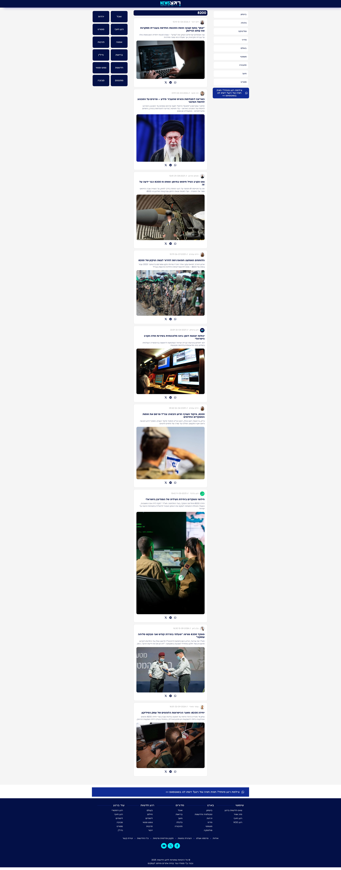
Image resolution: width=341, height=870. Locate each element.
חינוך (180, 818)
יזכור (150, 830)
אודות (215, 838)
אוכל (180, 810)
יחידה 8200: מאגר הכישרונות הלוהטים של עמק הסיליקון (173, 712)
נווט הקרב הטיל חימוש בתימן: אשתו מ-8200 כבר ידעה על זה (172, 183)
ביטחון (209, 810)
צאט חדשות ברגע (233, 810)
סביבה (120, 822)
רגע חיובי (238, 818)
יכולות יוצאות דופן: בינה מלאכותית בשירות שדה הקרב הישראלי (174, 337)
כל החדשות (143, 838)
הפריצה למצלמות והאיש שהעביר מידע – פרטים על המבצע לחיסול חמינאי (171, 101)
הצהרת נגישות (185, 838)
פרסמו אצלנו (202, 838)
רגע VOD (237, 822)
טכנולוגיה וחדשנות (203, 814)
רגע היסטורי (117, 810)
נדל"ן (120, 830)
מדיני (210, 822)
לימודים (149, 818)
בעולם (150, 810)
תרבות (149, 826)
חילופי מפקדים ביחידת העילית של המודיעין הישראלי (175, 499)
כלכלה (179, 822)
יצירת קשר (128, 838)
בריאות (179, 814)
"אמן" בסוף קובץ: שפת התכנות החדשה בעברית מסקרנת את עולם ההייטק (172, 29)
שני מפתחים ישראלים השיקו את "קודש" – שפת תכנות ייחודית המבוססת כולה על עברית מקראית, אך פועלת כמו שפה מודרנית (172, 36)
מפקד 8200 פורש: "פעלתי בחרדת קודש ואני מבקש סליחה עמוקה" (171, 636)
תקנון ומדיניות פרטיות (163, 838)
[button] (175, 82)
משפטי (209, 826)
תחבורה (178, 826)
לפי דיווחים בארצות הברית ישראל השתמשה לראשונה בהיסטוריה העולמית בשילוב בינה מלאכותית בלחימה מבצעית (174, 344)
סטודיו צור (180, 863)
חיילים (150, 814)
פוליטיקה (208, 830)
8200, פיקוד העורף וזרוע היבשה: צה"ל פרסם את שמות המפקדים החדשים (174, 416)
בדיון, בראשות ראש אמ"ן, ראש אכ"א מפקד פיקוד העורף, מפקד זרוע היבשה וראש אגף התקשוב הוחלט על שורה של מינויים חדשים (172, 422)
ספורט (120, 826)
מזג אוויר (238, 814)
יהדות (209, 818)
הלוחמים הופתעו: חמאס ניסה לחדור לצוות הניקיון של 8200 (171, 260)
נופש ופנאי (148, 822)
